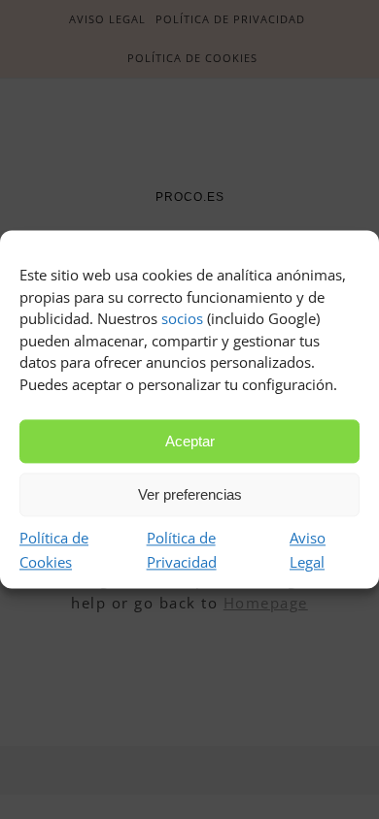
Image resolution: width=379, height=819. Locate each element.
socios (182, 318)
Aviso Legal (308, 550)
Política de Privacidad (182, 550)
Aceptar (190, 441)
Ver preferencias (190, 494)
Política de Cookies (53, 550)
